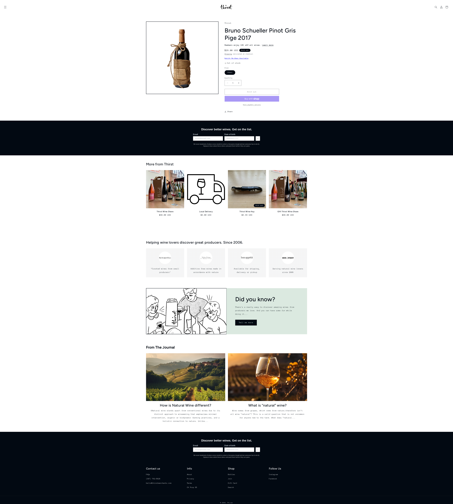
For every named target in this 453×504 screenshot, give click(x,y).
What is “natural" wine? (267, 405)
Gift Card (232, 483)
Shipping (228, 54)
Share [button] (230, 112)
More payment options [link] (252, 105)
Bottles (231, 474)
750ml (231, 73)
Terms (189, 483)
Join (230, 479)
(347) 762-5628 (153, 479)
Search (231, 487)
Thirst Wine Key (246, 211)
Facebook (273, 479)
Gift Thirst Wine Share (288, 211)
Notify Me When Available (236, 58)
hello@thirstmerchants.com (159, 483)
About (189, 474)
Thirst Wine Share (165, 211)
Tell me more (246, 322)
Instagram (273, 474)
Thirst (230, 503)
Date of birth (229, 134)
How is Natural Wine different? (185, 405)
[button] (5, 7)
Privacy (190, 479)
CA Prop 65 (192, 487)
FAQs (148, 474)
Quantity (229, 78)
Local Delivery (206, 211)
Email (195, 134)
